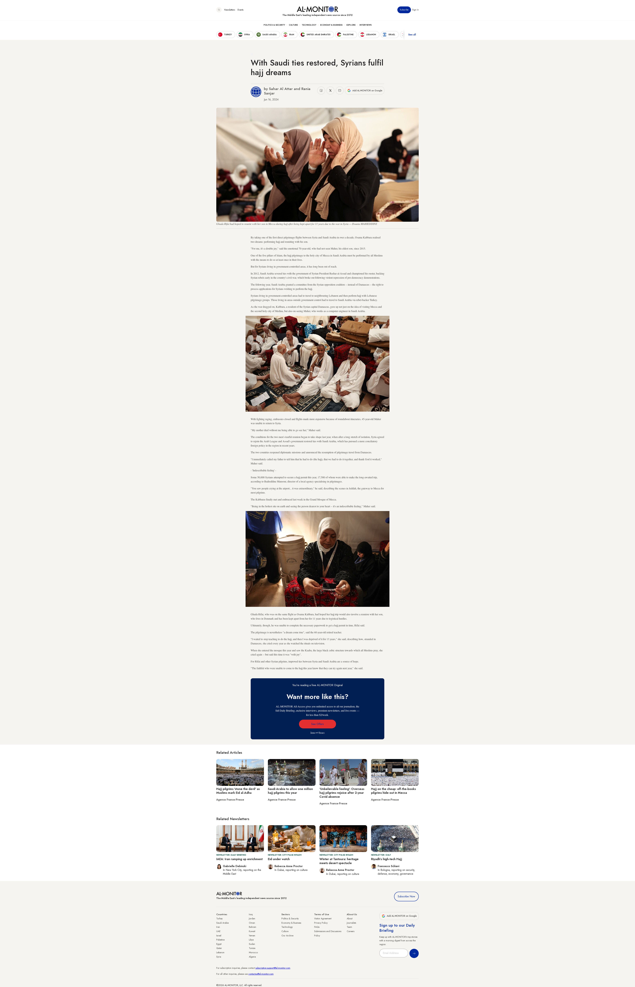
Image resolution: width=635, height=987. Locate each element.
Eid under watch (279, 859)
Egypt (218, 944)
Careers (350, 931)
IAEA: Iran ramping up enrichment (239, 859)
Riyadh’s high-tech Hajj (386, 859)
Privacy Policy (321, 922)
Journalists (351, 922)
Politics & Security (274, 25)
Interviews (366, 25)
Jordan (252, 918)
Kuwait (252, 931)
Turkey (219, 918)
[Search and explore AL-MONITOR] (219, 9)
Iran (218, 927)
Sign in (415, 9)
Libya (251, 939)
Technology (309, 25)
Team (349, 927)
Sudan (252, 944)
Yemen (252, 935)
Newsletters (229, 9)
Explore (351, 25)
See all (412, 34)
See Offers (317, 724)
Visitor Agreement (322, 918)
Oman (252, 922)
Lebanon (220, 952)
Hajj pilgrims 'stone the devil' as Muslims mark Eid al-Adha (238, 791)
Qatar (219, 948)
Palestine (220, 939)
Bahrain (252, 927)
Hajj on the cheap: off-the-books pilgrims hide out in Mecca (393, 791)
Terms (312, 732)
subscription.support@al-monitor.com (272, 968)
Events (240, 9)
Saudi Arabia (222, 922)
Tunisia (252, 948)
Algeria (252, 956)
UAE (218, 931)
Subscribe (404, 9)
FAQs (316, 927)
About (349, 918)
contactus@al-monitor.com (261, 974)
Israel (218, 935)
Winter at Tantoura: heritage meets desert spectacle (339, 861)
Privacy (322, 732)
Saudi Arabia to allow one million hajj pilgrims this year (290, 791)
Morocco (253, 952)
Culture (293, 25)
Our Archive (287, 935)
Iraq (251, 914)
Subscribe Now (406, 896)
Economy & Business (331, 25)
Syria (218, 956)
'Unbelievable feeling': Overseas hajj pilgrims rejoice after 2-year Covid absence (341, 793)
